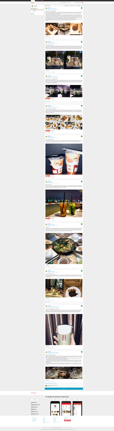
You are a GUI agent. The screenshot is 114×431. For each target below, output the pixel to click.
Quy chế (44, 421)
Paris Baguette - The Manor (51, 106)
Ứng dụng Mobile (35, 418)
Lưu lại (48, 36)
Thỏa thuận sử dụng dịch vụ (46, 422)
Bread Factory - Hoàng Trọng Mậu (52, 8)
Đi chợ (41, 0)
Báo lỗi (54, 132)
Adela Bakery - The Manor (51, 42)
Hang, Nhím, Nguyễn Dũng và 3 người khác (51, 383)
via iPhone (49, 9)
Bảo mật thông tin (35, 420)
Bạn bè (34, 12)
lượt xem (58, 9)
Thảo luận (50, 132)
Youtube (54, 420)
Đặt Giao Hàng (37, 0)
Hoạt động (34, 9)
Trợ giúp (44, 419)
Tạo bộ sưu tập (34, 419)
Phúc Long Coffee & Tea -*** (49, 139)
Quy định (34, 421)
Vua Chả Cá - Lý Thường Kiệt (51, 224)
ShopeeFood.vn (55, 422)
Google (54, 421)
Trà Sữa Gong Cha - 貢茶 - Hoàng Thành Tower (53, 306)
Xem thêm (46, 20)
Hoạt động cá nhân (35, 8)
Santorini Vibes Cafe (50, 182)
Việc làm (44, 420)
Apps (69, 2)
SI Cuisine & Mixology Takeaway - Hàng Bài (53, 352)
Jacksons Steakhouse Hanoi (51, 271)
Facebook (54, 418)
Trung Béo (49, 7)
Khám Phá (33, 0)
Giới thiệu (44, 418)
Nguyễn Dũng (49, 385)
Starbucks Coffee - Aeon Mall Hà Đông (52, 76)
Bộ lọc (62, 2)
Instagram (54, 419)
